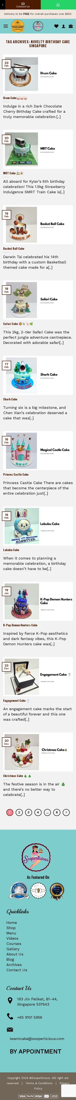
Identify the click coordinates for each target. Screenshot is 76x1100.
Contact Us (16, 970)
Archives (14, 964)
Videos (12, 938)
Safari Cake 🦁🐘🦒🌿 (18, 324)
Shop (11, 928)
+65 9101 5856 (29, 1017)
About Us (14, 954)
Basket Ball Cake (13, 249)
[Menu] (5, 26)
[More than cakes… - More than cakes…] (38, 26)
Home (11, 922)
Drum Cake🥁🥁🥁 (15, 98)
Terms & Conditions (39, 1083)
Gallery (12, 949)
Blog (10, 959)
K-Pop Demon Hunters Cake (20, 625)
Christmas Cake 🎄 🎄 (17, 776)
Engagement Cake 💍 (16, 701)
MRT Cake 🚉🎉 (13, 173)
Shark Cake (10, 399)
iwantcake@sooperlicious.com (37, 1038)
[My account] (63, 26)
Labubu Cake (11, 550)
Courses (13, 943)
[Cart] (71, 26)
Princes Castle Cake (15, 474)
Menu (11, 933)
